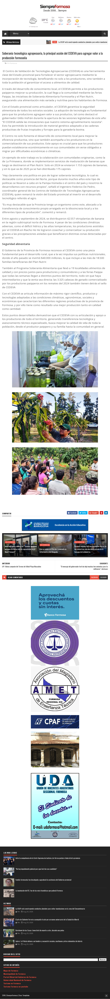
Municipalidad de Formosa (14, 973)
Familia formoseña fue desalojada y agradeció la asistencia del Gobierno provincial (43, 879)
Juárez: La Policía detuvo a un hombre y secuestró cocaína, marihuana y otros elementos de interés (49, 941)
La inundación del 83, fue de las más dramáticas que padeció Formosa (39, 890)
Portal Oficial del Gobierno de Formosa (19, 977)
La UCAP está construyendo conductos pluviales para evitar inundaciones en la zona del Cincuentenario (50, 908)
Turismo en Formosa (12, 983)
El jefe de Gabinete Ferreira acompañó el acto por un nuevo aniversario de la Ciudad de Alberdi (47, 919)
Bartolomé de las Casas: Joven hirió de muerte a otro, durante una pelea (40, 930)
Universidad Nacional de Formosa (17, 980)
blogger (103, 577)
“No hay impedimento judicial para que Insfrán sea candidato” (36, 869)
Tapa (38, 42)
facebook (94, 577)
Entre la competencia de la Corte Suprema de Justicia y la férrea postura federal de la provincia (48, 858)
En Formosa (12, 63)
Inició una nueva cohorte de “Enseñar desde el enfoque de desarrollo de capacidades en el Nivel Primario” (20, 549)
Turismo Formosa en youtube (15, 986)
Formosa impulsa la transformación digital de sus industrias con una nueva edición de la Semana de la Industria (90, 549)
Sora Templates (24, 995)
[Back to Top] (106, 995)
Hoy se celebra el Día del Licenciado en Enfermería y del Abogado (53, 550)
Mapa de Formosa (10, 970)
